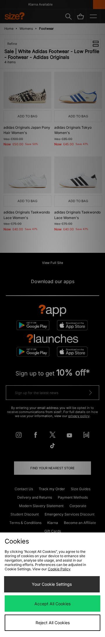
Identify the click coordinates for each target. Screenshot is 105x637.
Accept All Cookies (52, 603)
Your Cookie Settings (52, 584)
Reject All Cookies (53, 622)
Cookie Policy (59, 569)
